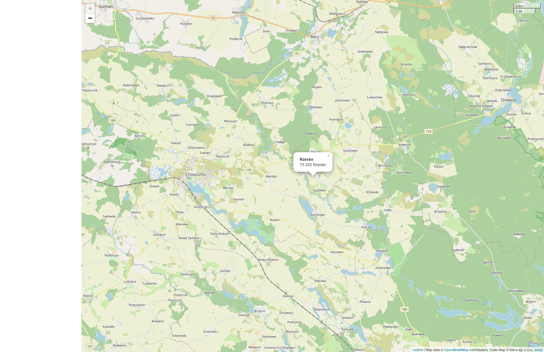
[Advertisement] (41, 176)
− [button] (90, 18)
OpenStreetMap (456, 349)
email (538, 349)
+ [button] (90, 8)
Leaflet (417, 349)
